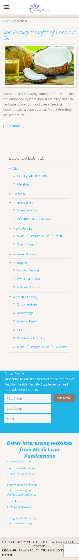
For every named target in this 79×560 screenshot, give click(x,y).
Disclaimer (9, 550)
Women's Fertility (25, 297)
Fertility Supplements (32, 176)
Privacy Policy (29, 550)
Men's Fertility (22, 228)
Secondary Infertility (31, 338)
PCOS (21, 330)
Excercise (19, 194)
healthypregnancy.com (22, 473)
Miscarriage (25, 313)
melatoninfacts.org (20, 507)
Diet (16, 168)
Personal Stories (24, 254)
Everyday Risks (27, 210)
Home (7, 21)
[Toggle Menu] (7, 7)
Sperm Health (26, 244)
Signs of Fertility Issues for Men (39, 236)
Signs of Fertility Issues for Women (42, 347)
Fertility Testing (28, 270)
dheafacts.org (17, 501)
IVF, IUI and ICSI (28, 278)
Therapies (20, 263)
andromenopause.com (23, 485)
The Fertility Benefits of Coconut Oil (39, 35)
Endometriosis (27, 304)
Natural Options (28, 287)
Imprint (7, 554)
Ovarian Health (27, 321)
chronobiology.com (20, 490)
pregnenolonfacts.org (22, 518)
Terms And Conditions (56, 550)
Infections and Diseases (34, 218)
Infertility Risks (23, 203)
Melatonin (24, 184)
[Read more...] (13, 126)
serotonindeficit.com (21, 468)
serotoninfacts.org (20, 523)
